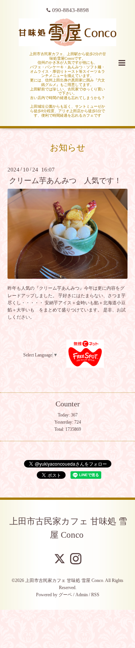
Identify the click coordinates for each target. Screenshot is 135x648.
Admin (81, 594)
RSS (95, 594)
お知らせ (68, 147)
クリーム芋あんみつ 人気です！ (65, 181)
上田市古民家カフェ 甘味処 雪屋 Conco (68, 528)
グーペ (65, 594)
